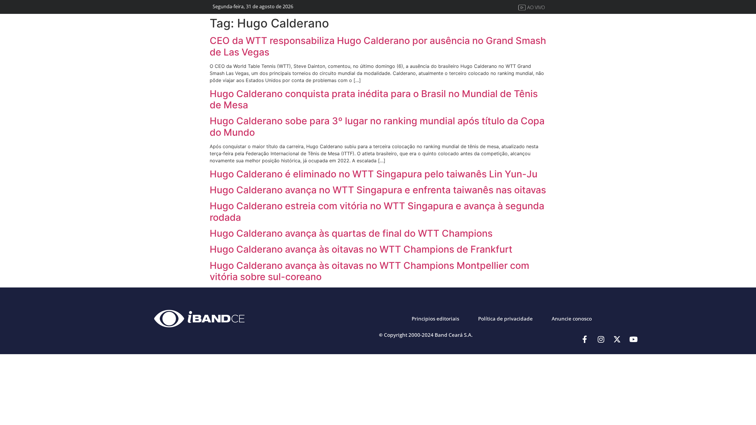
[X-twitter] (617, 339)
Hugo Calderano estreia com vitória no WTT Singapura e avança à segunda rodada (377, 211)
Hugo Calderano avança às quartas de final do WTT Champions (351, 233)
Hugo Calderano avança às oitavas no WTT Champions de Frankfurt (361, 249)
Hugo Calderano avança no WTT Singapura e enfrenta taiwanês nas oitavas (378, 190)
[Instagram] (601, 339)
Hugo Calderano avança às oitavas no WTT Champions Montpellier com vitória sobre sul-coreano (369, 271)
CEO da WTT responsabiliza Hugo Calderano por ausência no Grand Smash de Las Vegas (378, 46)
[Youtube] (633, 339)
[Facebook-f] (584, 339)
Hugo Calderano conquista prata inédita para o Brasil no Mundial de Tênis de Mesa (374, 99)
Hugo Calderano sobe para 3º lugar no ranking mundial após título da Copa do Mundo (377, 126)
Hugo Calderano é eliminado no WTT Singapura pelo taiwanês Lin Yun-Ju (373, 174)
